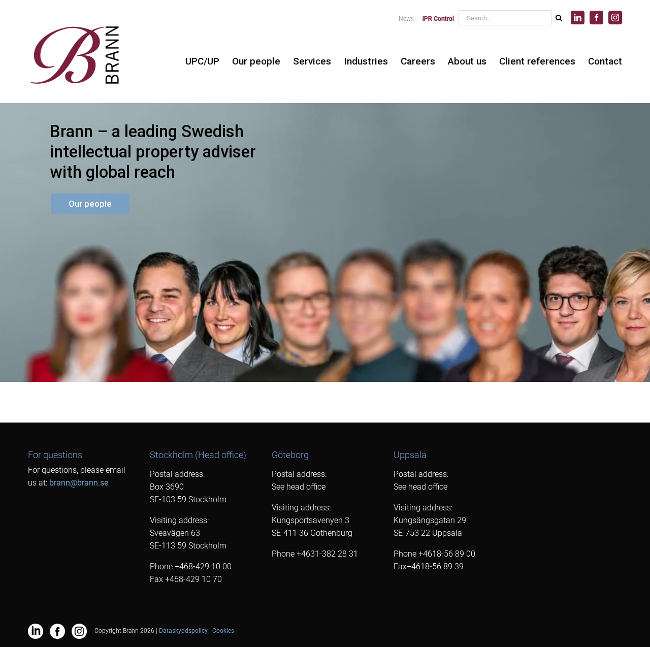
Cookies (223, 630)
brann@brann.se (78, 483)
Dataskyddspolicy (183, 630)
